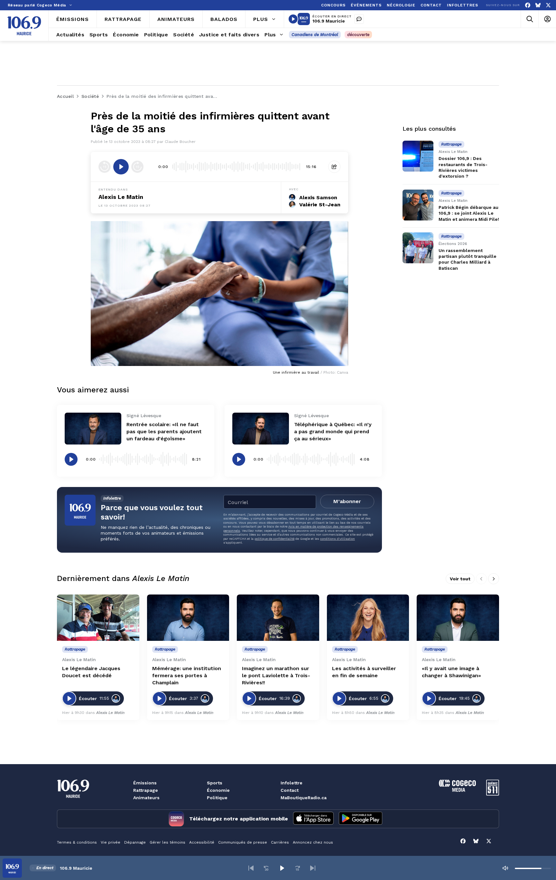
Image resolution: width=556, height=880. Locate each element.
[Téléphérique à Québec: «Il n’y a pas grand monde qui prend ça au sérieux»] (260, 429)
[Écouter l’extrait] (121, 166)
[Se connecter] (547, 19)
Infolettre (291, 782)
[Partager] (334, 167)
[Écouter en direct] (293, 19)
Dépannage (135, 842)
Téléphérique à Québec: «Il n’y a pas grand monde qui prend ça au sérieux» (333, 431)
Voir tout (460, 578)
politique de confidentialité (274, 538)
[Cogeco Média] (457, 790)
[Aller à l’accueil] (24, 25)
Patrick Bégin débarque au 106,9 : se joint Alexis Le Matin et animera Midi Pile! (469, 213)
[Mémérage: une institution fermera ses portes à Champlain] (188, 617)
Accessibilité (201, 842)
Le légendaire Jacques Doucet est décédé (91, 672)
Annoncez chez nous (313, 842)
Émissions (145, 782)
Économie (218, 790)
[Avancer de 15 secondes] (137, 167)
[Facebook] (527, 5)
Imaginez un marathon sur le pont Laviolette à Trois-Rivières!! (276, 675)
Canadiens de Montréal (315, 34)
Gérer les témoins (167, 842)
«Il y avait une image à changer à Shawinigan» (451, 672)
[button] (251, 868)
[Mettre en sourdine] (505, 868)
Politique (217, 797)
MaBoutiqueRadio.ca (304, 797)
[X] (548, 5)
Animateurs (146, 797)
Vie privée (110, 842)
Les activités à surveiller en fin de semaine (364, 672)
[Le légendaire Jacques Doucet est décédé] (98, 617)
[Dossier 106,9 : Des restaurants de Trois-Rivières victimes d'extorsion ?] (418, 156)
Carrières (280, 842)
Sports (214, 782)
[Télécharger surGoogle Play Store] (360, 819)
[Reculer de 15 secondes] (104, 167)
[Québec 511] (492, 794)
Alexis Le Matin (120, 196)
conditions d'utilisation (337, 538)
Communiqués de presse (242, 842)
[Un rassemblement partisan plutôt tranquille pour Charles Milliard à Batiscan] (418, 247)
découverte (358, 34)
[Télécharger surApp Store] (313, 819)
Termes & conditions (77, 842)
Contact (290, 790)
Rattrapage (145, 790)
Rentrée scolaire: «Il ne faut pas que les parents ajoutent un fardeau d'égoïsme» (164, 431)
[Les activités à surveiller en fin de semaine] (368, 617)
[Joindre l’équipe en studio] (359, 19)
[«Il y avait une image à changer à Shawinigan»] (458, 617)
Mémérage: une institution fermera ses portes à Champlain (186, 675)
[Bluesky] (538, 5)
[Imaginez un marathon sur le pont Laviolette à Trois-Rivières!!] (278, 617)
